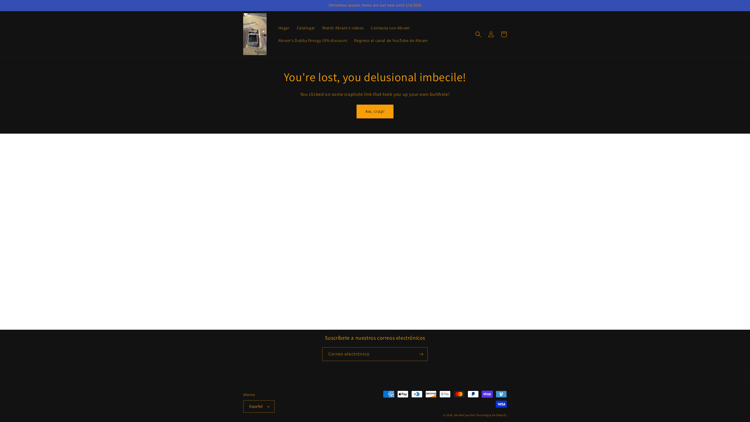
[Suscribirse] (421, 354)
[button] (478, 34)
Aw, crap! (375, 111)
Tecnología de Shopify (491, 415)
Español (256, 406)
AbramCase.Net (464, 415)
